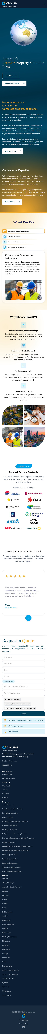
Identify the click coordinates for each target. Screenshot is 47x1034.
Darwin (4, 908)
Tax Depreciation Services (11, 867)
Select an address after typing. (33, 679)
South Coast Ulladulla (10, 974)
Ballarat (5, 891)
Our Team (5, 793)
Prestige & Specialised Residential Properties (18, 838)
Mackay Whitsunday (9, 937)
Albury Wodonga (8, 883)
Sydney (5, 982)
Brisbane (5, 895)
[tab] (23, 231)
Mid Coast (6, 945)
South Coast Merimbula (10, 970)
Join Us (5, 790)
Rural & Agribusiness (9, 854)
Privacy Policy (23, 1020)
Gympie (5, 928)
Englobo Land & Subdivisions (12, 809)
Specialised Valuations (10, 859)
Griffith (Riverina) (8, 924)
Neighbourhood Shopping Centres (14, 834)
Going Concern (7, 817)
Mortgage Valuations (9, 829)
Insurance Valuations (9, 825)
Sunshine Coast (8, 978)
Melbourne (6, 941)
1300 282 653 (7, 765)
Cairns (4, 899)
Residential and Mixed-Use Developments (17, 846)
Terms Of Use (23, 1024)
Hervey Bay (6, 933)
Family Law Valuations (10, 813)
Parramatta (6, 957)
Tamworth (5, 987)
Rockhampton (7, 966)
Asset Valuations (8, 805)
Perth (4, 962)
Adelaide (5, 878)
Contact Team (7, 774)
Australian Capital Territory (11, 887)
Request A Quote (8, 778)
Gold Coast (6, 920)
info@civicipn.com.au (9, 761)
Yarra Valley (6, 995)
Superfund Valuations (10, 863)
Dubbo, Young (7, 912)
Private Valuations (8, 842)
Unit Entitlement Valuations (11, 871)
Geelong (5, 916)
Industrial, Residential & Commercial (15, 821)
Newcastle (6, 949)
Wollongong (6, 991)
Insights (5, 797)
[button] (43, 4)
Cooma (5, 903)
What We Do (6, 786)
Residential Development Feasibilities (15, 850)
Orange (5, 953)
